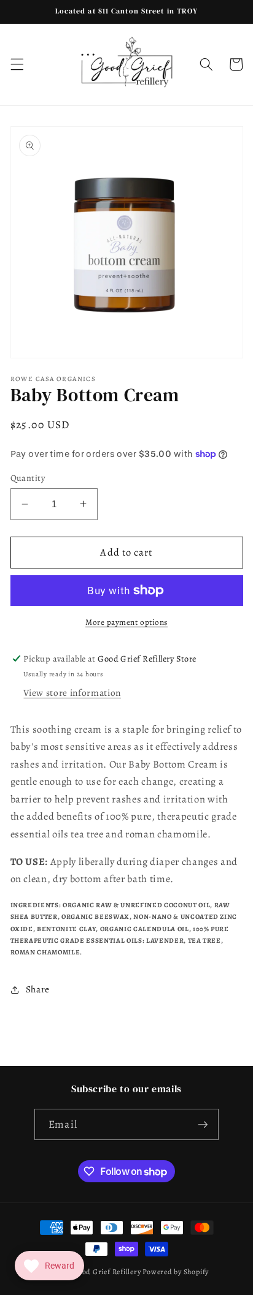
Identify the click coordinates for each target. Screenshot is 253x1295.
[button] (16, 64)
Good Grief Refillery (106, 1272)
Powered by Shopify (175, 1272)
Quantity (27, 478)
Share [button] (38, 989)
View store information (72, 692)
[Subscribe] (202, 1125)
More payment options (126, 622)
